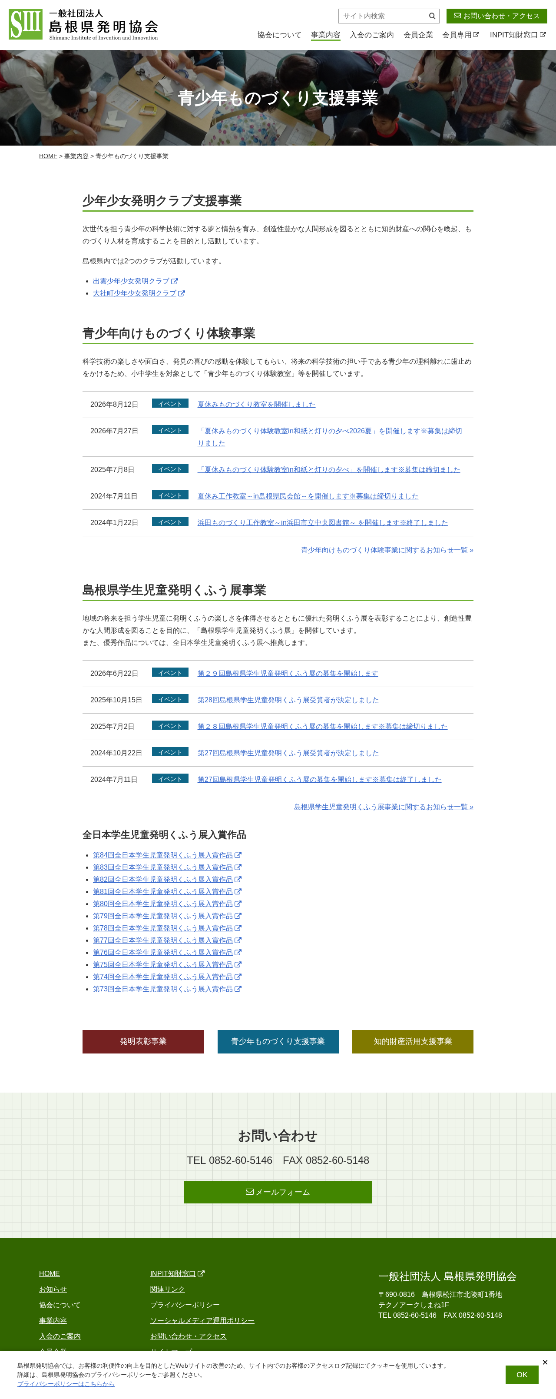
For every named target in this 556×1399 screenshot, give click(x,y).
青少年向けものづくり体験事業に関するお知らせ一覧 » (387, 550)
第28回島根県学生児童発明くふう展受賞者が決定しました (288, 700)
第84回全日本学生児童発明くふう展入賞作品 (163, 855)
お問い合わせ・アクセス (501, 16)
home (48, 156)
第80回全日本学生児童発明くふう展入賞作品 (163, 903)
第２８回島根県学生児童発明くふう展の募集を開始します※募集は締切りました (323, 726)
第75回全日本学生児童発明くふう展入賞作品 (163, 964)
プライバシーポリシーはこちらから (66, 1383)
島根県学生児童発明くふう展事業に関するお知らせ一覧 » (383, 807)
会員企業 (418, 35)
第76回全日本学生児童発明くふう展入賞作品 (163, 952)
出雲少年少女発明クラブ (131, 281)
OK (522, 1374)
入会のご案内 (372, 35)
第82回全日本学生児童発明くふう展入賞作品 (163, 879)
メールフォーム (282, 1192)
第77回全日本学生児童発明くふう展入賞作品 (163, 940)
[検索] (432, 16)
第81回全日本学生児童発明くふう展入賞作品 (163, 891)
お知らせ (53, 1289)
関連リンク (167, 1289)
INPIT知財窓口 (514, 35)
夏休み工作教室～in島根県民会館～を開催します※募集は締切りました (308, 496)
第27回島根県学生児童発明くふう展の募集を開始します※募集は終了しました (320, 779)
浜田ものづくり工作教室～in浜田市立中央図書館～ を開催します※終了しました (323, 522)
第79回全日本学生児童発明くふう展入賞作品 (163, 916)
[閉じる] (545, 1362)
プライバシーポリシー (185, 1305)
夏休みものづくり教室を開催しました (257, 404)
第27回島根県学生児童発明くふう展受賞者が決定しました (288, 753)
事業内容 (326, 35)
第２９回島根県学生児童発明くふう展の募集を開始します (288, 673)
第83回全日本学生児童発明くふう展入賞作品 (163, 867)
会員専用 (457, 35)
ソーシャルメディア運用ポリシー (202, 1320)
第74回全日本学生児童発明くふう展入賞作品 (163, 976)
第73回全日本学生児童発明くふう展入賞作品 (163, 989)
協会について (280, 35)
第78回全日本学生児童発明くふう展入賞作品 (163, 928)
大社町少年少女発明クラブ (134, 293)
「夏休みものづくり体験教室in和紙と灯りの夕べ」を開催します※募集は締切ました (329, 469)
